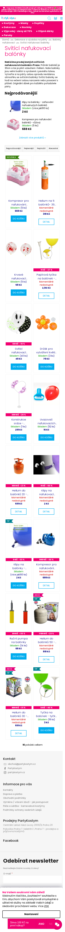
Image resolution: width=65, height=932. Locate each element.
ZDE (46, 906)
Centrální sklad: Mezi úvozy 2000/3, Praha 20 (28, 825)
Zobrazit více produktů (31, 137)
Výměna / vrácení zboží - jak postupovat (25, 802)
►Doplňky (38, 23)
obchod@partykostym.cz (22, 764)
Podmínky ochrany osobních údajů (22, 810)
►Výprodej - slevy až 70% (17, 31)
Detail (46, 221)
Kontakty (8, 790)
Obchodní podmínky (14, 798)
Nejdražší (41, 148)
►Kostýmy (8, 23)
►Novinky (26, 27)
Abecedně (53, 148)
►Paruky (7, 35)
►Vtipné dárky (45, 31)
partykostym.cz (16, 772)
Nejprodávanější (13, 148)
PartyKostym (15, 768)
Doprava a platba (12, 794)
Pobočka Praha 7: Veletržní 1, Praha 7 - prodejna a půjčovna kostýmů (30, 830)
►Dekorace (9, 27)
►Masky (23, 23)
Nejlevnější (29, 148)
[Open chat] (57, 925)
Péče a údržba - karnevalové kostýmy (24, 806)
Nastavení (31, 914)
